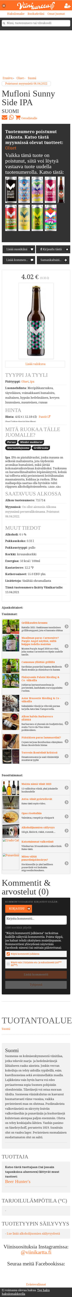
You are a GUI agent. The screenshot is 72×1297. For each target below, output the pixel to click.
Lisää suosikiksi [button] (16, 249)
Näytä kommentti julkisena (25, 954)
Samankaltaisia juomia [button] (54, 260)
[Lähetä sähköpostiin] (4, 117)
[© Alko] (36, 321)
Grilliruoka (41, 448)
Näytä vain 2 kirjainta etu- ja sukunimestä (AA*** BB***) (36, 964)
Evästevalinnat (36, 1284)
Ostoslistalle (28, 118)
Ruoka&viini (36, 13)
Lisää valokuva (35, 364)
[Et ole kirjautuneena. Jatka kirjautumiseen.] (67, 6)
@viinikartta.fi (36, 1252)
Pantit (43, 416)
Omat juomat (56, 13)
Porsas (11, 442)
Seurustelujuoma (18, 448)
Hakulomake (15, 13)
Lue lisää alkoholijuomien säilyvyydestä (33, 1233)
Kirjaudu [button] (16, 908)
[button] (4, 5)
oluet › (21, 78)
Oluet (10, 148)
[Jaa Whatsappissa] (11, 117)
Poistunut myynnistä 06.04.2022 (26, 83)
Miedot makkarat (31, 442)
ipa (32, 381)
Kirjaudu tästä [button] (52, 249)
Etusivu (8, 78)
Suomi (32, 78)
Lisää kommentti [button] (17, 260)
